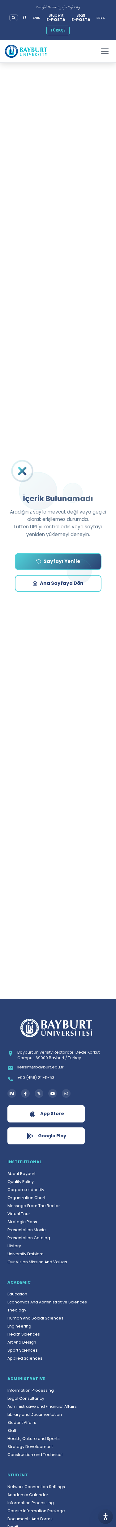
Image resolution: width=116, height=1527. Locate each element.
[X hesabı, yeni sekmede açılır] (39, 1093)
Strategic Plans (22, 1221)
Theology (16, 1310)
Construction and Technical (34, 1454)
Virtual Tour (18, 1213)
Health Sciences (23, 1334)
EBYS (101, 17)
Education (17, 1294)
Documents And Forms (30, 1518)
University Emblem (25, 1253)
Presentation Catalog (28, 1237)
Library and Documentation (34, 1414)
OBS (36, 17)
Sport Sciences (22, 1350)
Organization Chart (26, 1197)
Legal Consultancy (25, 1398)
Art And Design (21, 1342)
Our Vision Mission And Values (37, 1262)
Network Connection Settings (36, 1486)
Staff (11, 1430)
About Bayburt (21, 1173)
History (14, 1245)
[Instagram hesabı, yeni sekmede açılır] (66, 1093)
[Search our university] (13, 18)
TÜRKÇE (58, 30)
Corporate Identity (25, 1189)
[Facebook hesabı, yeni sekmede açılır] (25, 1093)
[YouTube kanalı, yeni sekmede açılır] (52, 1093)
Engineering (19, 1326)
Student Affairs (21, 1422)
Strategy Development (30, 1446)
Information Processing (30, 1390)
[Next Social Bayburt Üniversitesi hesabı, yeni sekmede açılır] (11, 1093)
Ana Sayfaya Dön (62, 583)
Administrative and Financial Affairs (42, 1406)
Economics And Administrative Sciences (47, 1302)
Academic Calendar (27, 1494)
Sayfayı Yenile (62, 561)
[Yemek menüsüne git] (24, 18)
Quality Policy (20, 1181)
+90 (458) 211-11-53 (35, 1077)
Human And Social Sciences (35, 1318)
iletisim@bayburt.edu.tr (40, 1067)
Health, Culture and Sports (33, 1438)
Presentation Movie (26, 1229)
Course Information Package (36, 1510)
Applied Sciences (24, 1358)
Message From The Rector (33, 1205)
